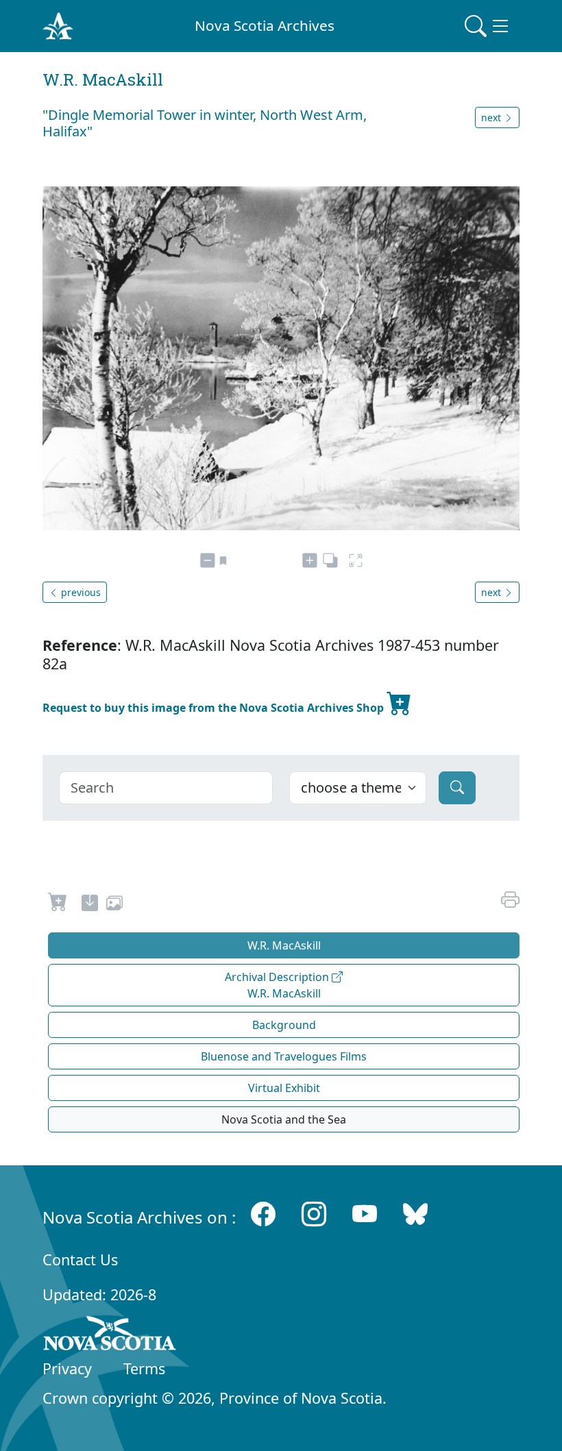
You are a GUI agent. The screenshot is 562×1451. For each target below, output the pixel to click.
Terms (144, 1368)
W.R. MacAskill (284, 945)
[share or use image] (114, 905)
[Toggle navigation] (488, 26)
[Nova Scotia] (110, 1335)
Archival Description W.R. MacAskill (278, 985)
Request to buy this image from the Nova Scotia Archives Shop (214, 707)
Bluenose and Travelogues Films (284, 1056)
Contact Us (80, 1259)
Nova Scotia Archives (264, 25)
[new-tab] (90, 905)
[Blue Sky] (415, 1214)
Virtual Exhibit (284, 1087)
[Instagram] (314, 1214)
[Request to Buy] (58, 905)
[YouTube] (364, 1214)
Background (284, 1024)
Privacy (67, 1368)
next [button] (492, 117)
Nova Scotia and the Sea (283, 1119)
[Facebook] (263, 1214)
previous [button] (79, 592)
